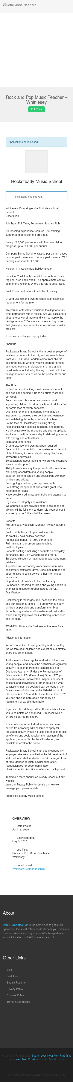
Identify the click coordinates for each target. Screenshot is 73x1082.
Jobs (61, 1059)
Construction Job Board (42, 1059)
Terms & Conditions (18, 1001)
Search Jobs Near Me (45, 1055)
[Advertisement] (36, 50)
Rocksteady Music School (36, 181)
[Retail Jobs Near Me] (19, 6)
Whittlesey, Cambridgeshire (28, 869)
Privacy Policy (15, 989)
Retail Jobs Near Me (15, 925)
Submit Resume (16, 982)
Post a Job (13, 976)
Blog (9, 969)
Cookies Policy (15, 995)
